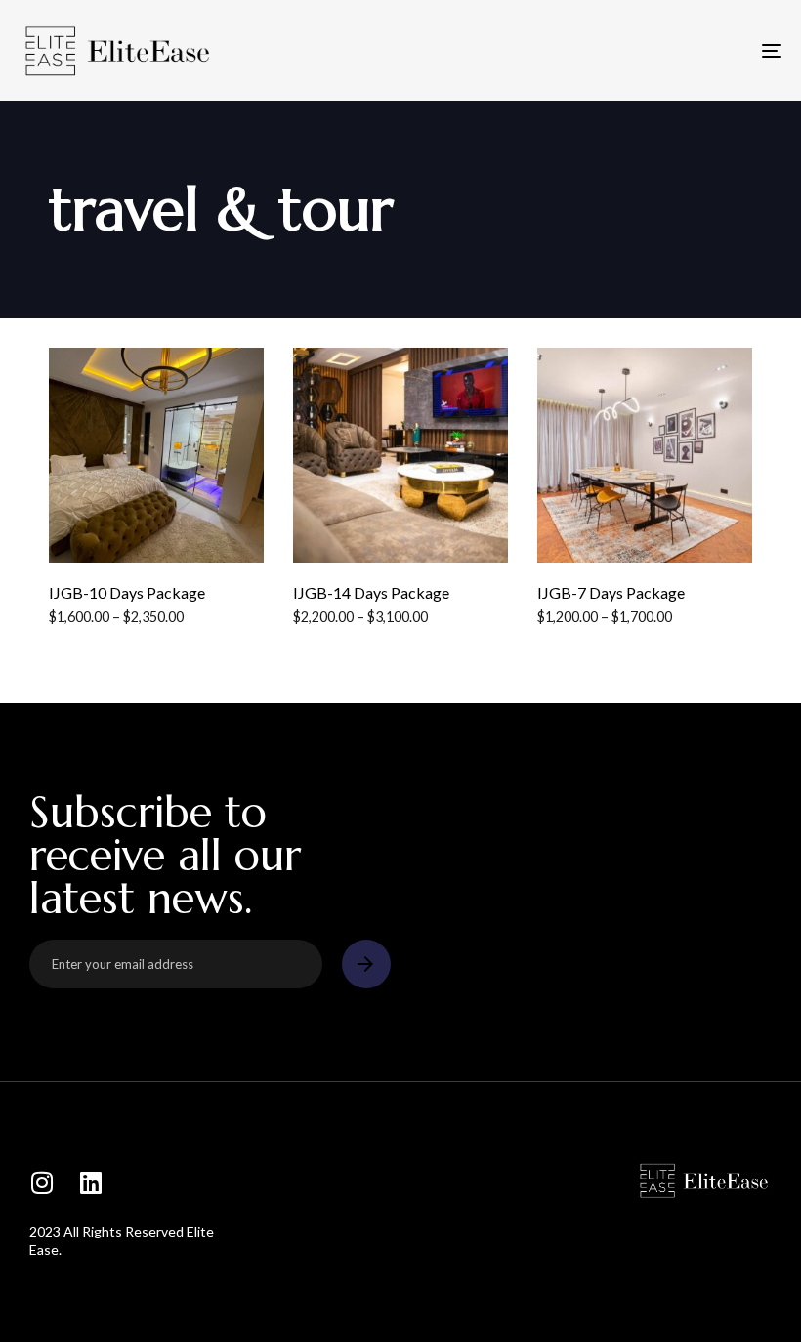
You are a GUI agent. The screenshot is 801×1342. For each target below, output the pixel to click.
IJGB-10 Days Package (127, 592)
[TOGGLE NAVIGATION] (654, 50)
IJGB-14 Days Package (371, 592)
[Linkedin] (90, 1182)
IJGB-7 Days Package (611, 592)
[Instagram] (41, 1182)
